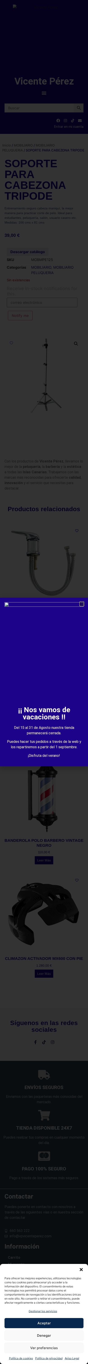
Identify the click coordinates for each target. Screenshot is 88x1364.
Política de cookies (21, 1358)
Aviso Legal (72, 1358)
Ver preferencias (44, 1348)
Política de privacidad (49, 1358)
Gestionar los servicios (43, 1311)
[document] (44, 682)
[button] (81, 1269)
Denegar (44, 1335)
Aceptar (44, 1323)
